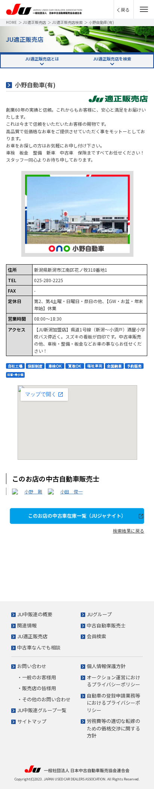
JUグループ (99, 614)
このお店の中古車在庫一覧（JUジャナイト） (77, 515)
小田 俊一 (71, 491)
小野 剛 (33, 491)
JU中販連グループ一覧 (42, 710)
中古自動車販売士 (106, 625)
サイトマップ (31, 721)
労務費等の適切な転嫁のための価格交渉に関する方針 (113, 728)
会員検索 (96, 636)
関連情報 (27, 625)
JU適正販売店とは (42, 59)
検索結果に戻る (128, 530)
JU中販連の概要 (34, 614)
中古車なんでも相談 (39, 647)
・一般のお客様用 (36, 677)
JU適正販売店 (34, 22)
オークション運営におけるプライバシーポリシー (113, 681)
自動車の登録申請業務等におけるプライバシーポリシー (113, 703)
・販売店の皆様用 (36, 688)
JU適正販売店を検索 (112, 59)
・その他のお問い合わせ (44, 699)
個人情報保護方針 (106, 666)
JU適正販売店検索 (67, 22)
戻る (125, 9)
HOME (11, 22)
